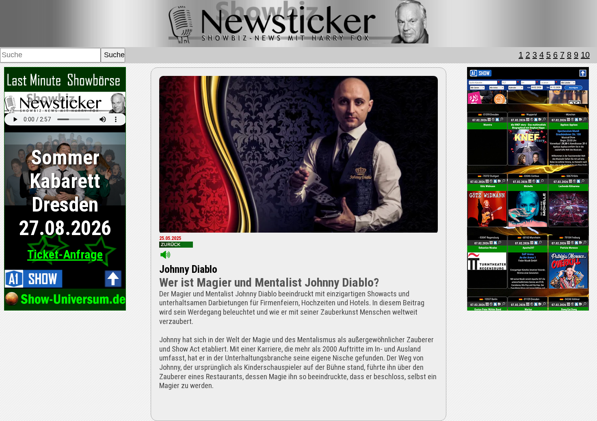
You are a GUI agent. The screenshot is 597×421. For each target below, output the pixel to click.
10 (585, 54)
